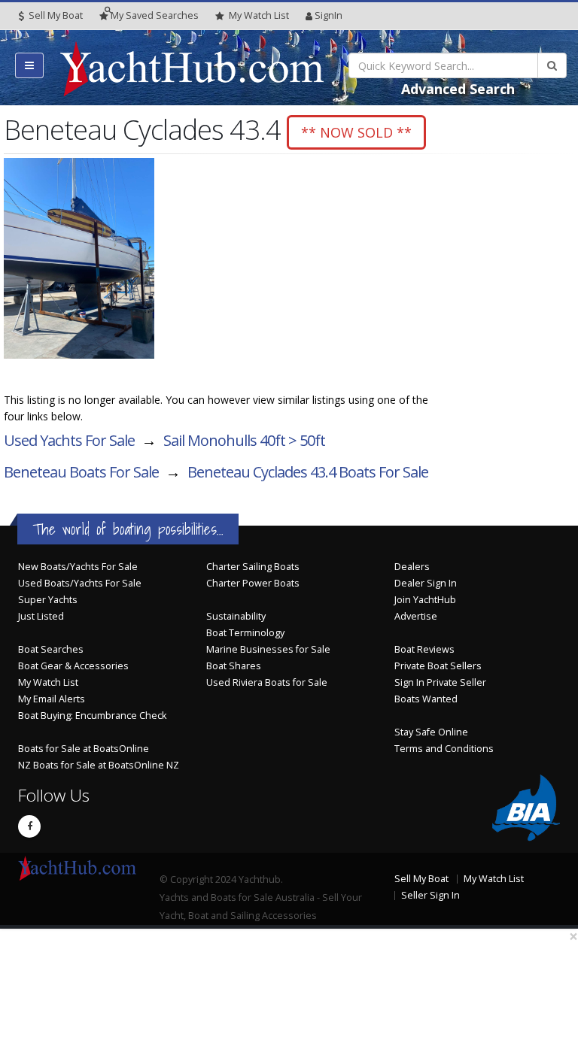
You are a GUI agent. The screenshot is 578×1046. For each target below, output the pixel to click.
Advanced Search (458, 89)
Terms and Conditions (444, 748)
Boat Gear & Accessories (73, 665)
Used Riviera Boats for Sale (266, 682)
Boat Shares (233, 665)
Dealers (412, 566)
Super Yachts (48, 599)
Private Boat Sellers (438, 665)
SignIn (328, 15)
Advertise (415, 616)
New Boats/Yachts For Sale (78, 566)
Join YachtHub (425, 599)
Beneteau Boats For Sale (81, 472)
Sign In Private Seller (440, 682)
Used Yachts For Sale (69, 440)
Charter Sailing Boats (253, 566)
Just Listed (41, 616)
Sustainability (236, 616)
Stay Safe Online (431, 732)
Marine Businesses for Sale (268, 649)
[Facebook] (29, 826)
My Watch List (48, 682)
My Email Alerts (51, 699)
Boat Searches (51, 649)
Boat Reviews (424, 649)
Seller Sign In (430, 895)
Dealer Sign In (425, 583)
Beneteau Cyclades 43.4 (307, 472)
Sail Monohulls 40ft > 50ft (244, 440)
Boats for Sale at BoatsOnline (83, 748)
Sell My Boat (54, 15)
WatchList (259, 15)
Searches (155, 15)
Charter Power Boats (253, 583)
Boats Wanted (426, 699)
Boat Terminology (245, 632)
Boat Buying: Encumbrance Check (92, 715)
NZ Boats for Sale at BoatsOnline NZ (98, 765)
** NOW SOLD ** (356, 132)
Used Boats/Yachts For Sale (79, 583)
